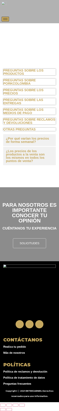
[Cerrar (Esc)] (22, 405)
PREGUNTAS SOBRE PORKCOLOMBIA (19, 81)
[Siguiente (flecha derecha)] (9, 409)
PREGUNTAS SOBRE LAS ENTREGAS (23, 101)
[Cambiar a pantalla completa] (9, 405)
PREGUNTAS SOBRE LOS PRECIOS (23, 91)
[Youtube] (39, 324)
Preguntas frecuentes (17, 383)
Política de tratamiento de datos (24, 377)
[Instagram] (29, 324)
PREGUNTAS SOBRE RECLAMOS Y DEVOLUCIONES (29, 121)
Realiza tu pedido (14, 346)
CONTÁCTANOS (22, 340)
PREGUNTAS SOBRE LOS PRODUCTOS (23, 72)
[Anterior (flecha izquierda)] (3, 409)
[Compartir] (15, 405)
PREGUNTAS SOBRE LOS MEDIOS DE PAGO (23, 111)
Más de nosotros (14, 352)
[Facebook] (20, 324)
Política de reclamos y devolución (25, 371)
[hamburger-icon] (5, 19)
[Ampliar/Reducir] (3, 405)
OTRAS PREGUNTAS (19, 129)
